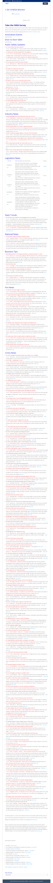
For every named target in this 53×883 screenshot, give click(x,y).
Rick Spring (28, 857)
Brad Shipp (16, 860)
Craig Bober (28, 862)
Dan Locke (26, 855)
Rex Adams (15, 854)
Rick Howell (31, 850)
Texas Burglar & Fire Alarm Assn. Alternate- (14, 867)
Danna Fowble (29, 864)
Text (8, 167)
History (44, 166)
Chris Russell (33, 847)
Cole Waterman (23, 581)
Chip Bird (25, 867)
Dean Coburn (17, 859)
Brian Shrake (28, 852)
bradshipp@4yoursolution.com (30, 819)
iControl (21, 128)
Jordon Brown (14, 845)
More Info (44, 50)
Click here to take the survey (34, 31)
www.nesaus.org (38, 830)
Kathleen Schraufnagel (15, 848)
